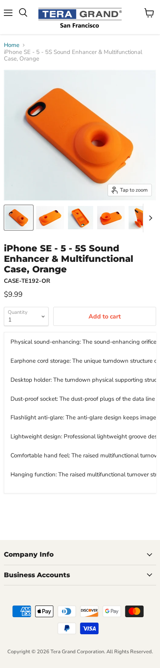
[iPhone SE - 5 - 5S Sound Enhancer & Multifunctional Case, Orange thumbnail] (18, 217)
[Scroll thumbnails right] (149, 218)
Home (11, 45)
